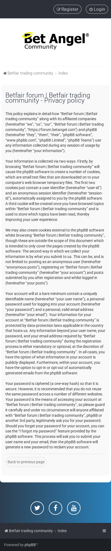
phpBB (30, 545)
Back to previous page (26, 462)
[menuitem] (97, 9)
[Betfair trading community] (55, 42)
